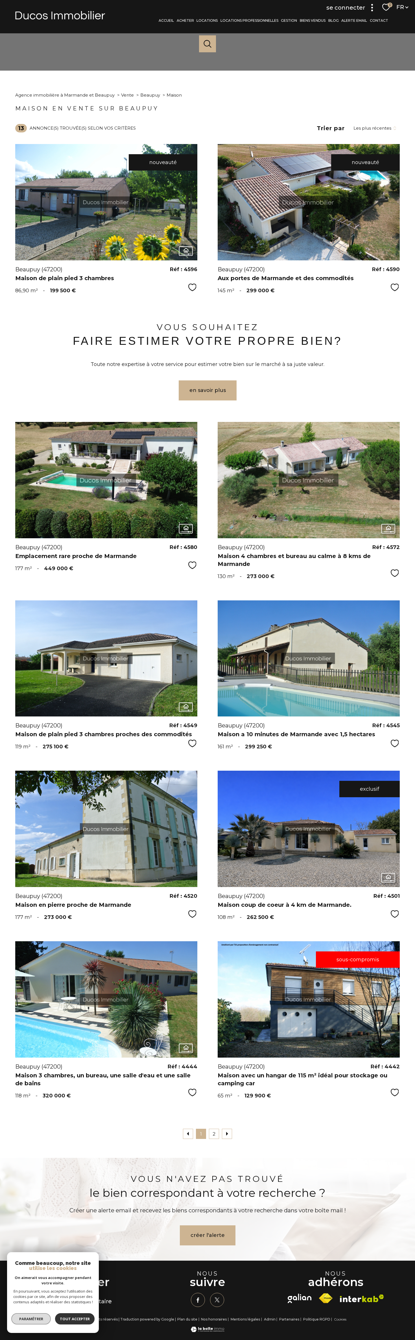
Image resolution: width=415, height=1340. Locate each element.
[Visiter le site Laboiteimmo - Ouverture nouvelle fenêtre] (207, 1330)
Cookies (340, 1319)
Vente (127, 95)
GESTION (289, 20)
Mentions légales (245, 1319)
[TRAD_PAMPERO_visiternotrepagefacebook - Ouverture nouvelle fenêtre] (198, 1300)
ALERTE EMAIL (354, 20)
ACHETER (185, 20)
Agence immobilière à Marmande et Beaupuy (65, 95)
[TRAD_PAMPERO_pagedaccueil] (60, 18)
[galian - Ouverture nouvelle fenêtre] (299, 1298)
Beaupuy (150, 95)
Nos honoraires (214, 1319)
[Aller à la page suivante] (227, 1134)
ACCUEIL (166, 20)
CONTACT (379, 20)
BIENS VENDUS (313, 20)
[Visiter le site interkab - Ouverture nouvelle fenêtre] (362, 1298)
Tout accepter (75, 1318)
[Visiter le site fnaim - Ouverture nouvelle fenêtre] (325, 1298)
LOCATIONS (207, 20)
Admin (270, 1319)
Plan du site (187, 1319)
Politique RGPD (316, 1319)
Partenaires (289, 1319)
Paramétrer (31, 1318)
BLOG (333, 20)
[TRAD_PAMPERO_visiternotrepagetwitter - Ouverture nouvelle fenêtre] (217, 1300)
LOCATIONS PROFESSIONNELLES (249, 20)
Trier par (331, 128)
